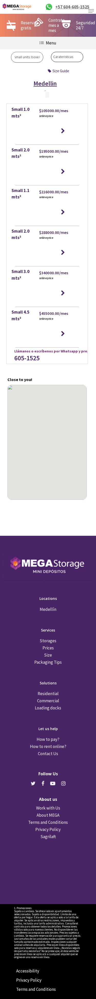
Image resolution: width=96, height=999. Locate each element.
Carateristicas (63, 57)
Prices (48, 647)
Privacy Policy (48, 829)
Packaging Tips (48, 662)
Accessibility (27, 971)
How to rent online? (48, 746)
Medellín (48, 609)
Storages (48, 640)
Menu (51, 43)
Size (48, 655)
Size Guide (60, 70)
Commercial (48, 700)
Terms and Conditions (48, 822)
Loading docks (48, 707)
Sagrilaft (48, 836)
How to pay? (48, 739)
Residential (48, 693)
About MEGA (48, 815)
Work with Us (48, 808)
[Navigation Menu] (91, 11)
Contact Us (48, 753)
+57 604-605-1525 (72, 7)
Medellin (45, 84)
